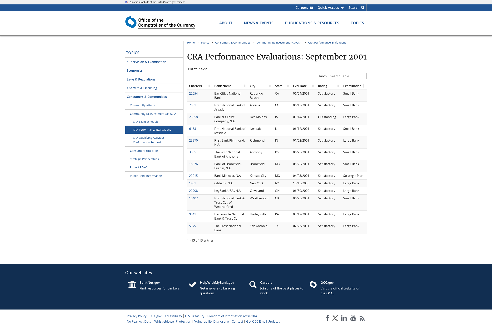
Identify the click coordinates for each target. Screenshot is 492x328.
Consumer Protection (144, 151)
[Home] (194, 285)
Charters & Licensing (142, 88)
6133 (192, 129)
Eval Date (300, 86)
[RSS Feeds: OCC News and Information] (362, 318)
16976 (193, 164)
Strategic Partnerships (144, 159)
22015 (193, 176)
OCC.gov (327, 282)
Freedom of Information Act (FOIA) (232, 316)
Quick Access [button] (328, 7)
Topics (132, 52)
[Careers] (254, 285)
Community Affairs (142, 105)
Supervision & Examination (146, 62)
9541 (192, 214)
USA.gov (155, 316)
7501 (192, 105)
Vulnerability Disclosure (211, 321)
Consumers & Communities (147, 97)
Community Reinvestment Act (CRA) (153, 114)
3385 (192, 152)
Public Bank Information (146, 176)
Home (191, 42)
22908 (193, 191)
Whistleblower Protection (172, 321)
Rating (322, 86)
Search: (322, 76)
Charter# (195, 86)
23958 (193, 117)
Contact (237, 321)
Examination (352, 86)
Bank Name (222, 86)
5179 (192, 226)
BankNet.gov (150, 282)
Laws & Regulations (141, 79)
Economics (135, 70)
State (279, 86)
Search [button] (354, 7)
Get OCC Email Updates (263, 321)
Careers (301, 7)
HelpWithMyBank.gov (217, 282)
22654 (193, 93)
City (252, 86)
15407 (193, 198)
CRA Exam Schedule (146, 121)
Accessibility (173, 316)
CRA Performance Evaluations (152, 129)
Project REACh (139, 167)
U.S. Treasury (194, 316)
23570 (193, 140)
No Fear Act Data (139, 321)
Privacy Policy (136, 316)
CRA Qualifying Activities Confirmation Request (149, 140)
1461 (192, 183)
